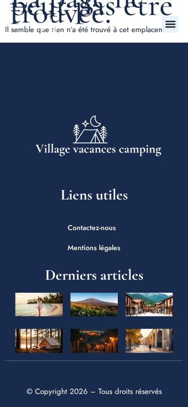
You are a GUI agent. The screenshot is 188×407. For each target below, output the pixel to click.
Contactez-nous (92, 228)
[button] (170, 24)
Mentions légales (94, 248)
